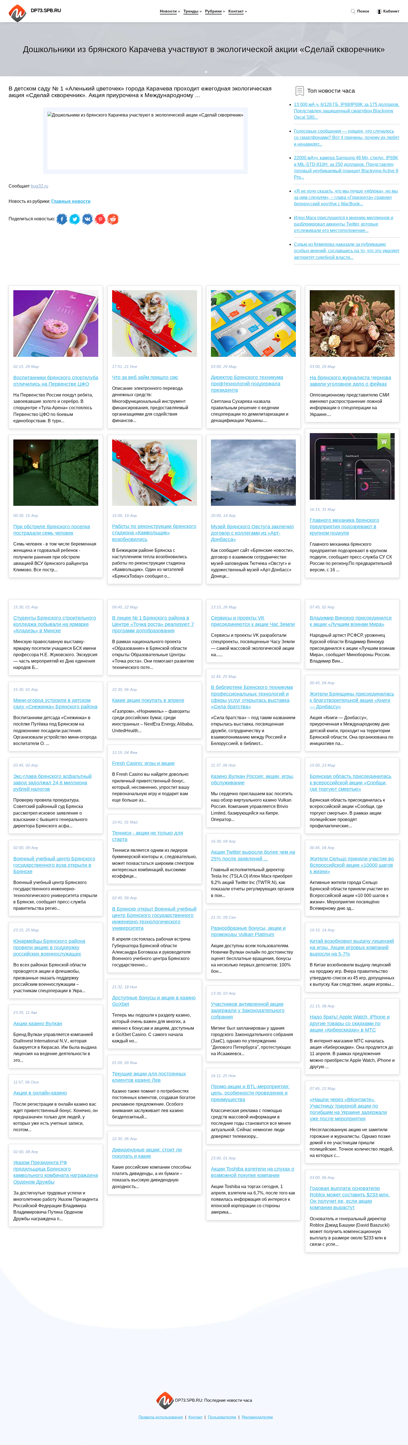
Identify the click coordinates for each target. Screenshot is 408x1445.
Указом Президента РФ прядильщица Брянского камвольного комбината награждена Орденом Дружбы (55, 1172)
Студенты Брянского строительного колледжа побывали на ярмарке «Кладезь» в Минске (54, 624)
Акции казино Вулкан (37, 1023)
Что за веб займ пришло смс (145, 377)
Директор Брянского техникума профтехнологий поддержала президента (247, 384)
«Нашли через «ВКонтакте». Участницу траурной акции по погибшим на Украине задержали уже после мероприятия (348, 1109)
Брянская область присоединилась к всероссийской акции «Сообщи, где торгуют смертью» (350, 783)
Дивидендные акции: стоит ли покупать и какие (147, 1153)
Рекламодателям (257, 1417)
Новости (168, 11)
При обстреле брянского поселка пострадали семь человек (51, 530)
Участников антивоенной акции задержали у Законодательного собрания (247, 1010)
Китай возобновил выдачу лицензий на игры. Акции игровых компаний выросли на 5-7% (352, 947)
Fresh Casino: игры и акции (143, 763)
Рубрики (213, 11)
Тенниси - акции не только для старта (147, 836)
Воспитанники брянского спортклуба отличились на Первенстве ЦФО (55, 381)
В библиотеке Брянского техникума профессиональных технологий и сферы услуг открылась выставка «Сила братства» (252, 696)
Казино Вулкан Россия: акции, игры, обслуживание (252, 779)
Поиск (362, 11)
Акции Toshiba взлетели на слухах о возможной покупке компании (252, 1172)
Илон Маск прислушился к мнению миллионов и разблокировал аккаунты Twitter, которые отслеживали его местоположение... (343, 224)
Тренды (190, 11)
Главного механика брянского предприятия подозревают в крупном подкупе (344, 526)
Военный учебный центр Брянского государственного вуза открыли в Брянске (54, 865)
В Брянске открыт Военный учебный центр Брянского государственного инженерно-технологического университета (154, 918)
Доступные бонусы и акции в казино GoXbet (154, 1001)
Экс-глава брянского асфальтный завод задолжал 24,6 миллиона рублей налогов (52, 783)
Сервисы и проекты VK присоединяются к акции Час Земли (253, 621)
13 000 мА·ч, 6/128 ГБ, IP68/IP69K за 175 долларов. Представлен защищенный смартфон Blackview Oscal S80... (346, 111)
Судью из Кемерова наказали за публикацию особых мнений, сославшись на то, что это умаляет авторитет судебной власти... (346, 250)
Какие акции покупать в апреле (148, 700)
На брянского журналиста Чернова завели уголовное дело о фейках (350, 381)
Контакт (236, 11)
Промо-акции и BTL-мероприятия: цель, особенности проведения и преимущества (250, 1093)
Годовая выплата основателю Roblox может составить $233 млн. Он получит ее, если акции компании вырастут (350, 1198)
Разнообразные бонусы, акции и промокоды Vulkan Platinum (248, 931)
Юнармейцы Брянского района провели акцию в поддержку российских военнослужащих (49, 947)
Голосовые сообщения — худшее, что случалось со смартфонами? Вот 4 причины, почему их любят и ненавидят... (346, 137)
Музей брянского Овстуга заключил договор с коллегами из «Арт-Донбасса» (252, 533)
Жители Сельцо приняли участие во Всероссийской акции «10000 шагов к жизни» (352, 865)
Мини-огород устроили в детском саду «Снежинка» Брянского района (55, 703)
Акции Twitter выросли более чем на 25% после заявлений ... (253, 855)
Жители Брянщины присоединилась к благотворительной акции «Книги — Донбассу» (352, 700)
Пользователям (222, 1417)
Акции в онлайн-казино (40, 1093)
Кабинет (390, 11)
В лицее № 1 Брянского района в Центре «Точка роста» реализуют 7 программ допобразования (153, 624)
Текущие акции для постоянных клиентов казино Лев (149, 1077)
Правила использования (160, 1417)
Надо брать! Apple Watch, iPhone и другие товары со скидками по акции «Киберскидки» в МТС (350, 1023)
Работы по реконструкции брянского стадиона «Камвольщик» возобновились (154, 533)
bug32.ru (39, 186)
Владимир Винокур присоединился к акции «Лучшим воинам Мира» (351, 621)
